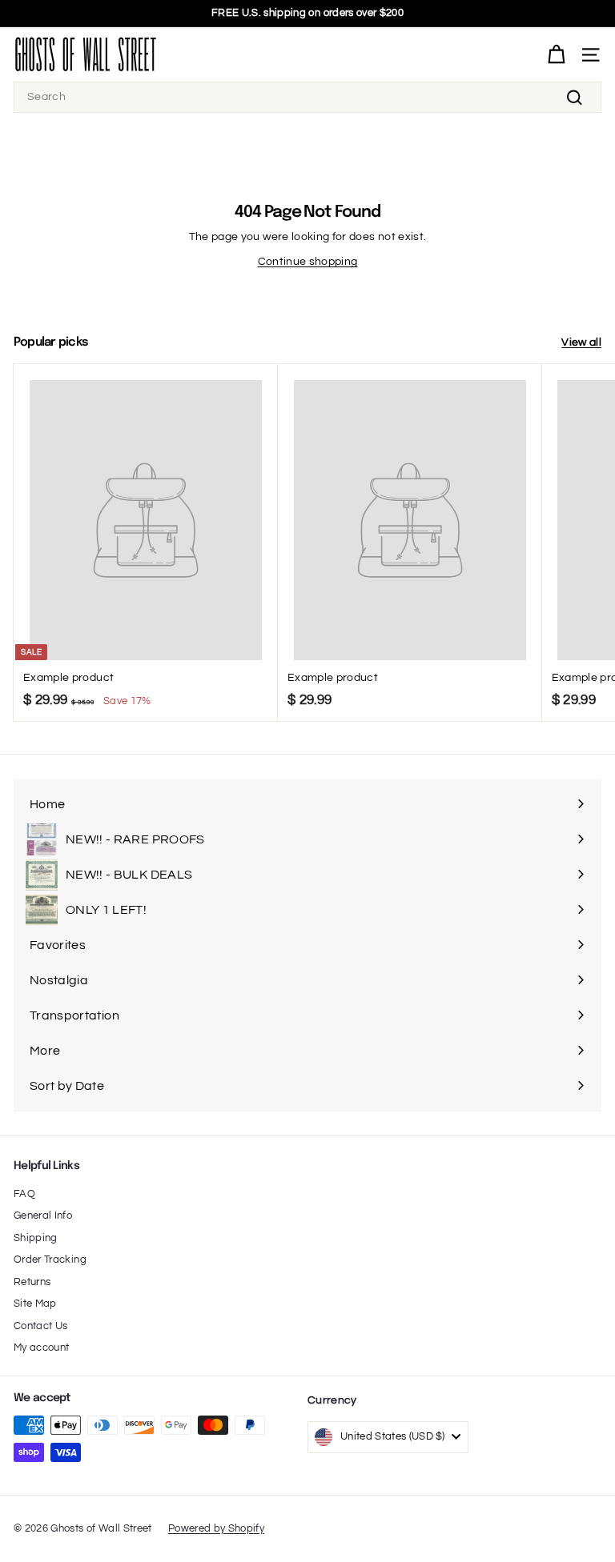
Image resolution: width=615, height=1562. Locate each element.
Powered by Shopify (216, 1528)
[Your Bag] (556, 54)
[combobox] (307, 97)
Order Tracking (50, 1259)
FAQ (24, 1194)
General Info (43, 1215)
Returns (32, 1282)
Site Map (35, 1303)
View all (581, 342)
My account (42, 1347)
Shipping (36, 1238)
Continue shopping (308, 261)
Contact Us (41, 1326)
